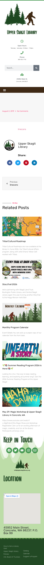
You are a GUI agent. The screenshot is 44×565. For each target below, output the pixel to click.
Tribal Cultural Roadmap (14, 241)
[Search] (36, 68)
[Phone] (22, 52)
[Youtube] (22, 450)
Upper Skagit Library (22, 32)
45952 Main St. (22, 79)
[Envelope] (35, 450)
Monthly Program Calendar (15, 327)
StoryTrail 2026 (9, 284)
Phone (22, 57)
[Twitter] (16, 450)
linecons (22, 129)
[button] (4, 90)
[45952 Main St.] (22, 74)
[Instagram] (28, 450)
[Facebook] (9, 450)
